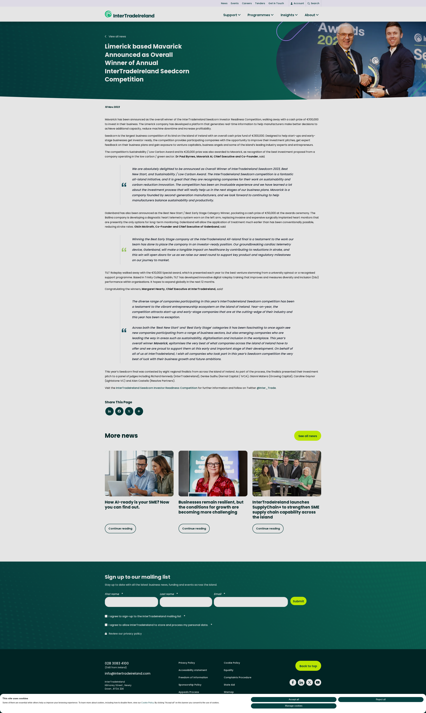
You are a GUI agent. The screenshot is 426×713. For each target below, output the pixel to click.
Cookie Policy (147, 703)
